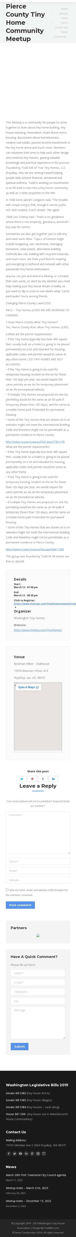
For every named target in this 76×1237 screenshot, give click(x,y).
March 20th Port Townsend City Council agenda (36, 1175)
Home (64, 8)
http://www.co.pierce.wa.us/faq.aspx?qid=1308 (35, 549)
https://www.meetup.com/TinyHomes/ (38, 630)
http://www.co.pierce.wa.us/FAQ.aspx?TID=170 (35, 442)
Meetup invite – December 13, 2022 (28, 1201)
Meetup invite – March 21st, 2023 (27, 1188)
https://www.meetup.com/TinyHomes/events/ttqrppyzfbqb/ (38, 603)
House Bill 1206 (16, 1114)
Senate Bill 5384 (16, 1107)
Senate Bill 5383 (16, 1100)
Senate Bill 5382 (16, 1093)
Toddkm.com (51, 1228)
